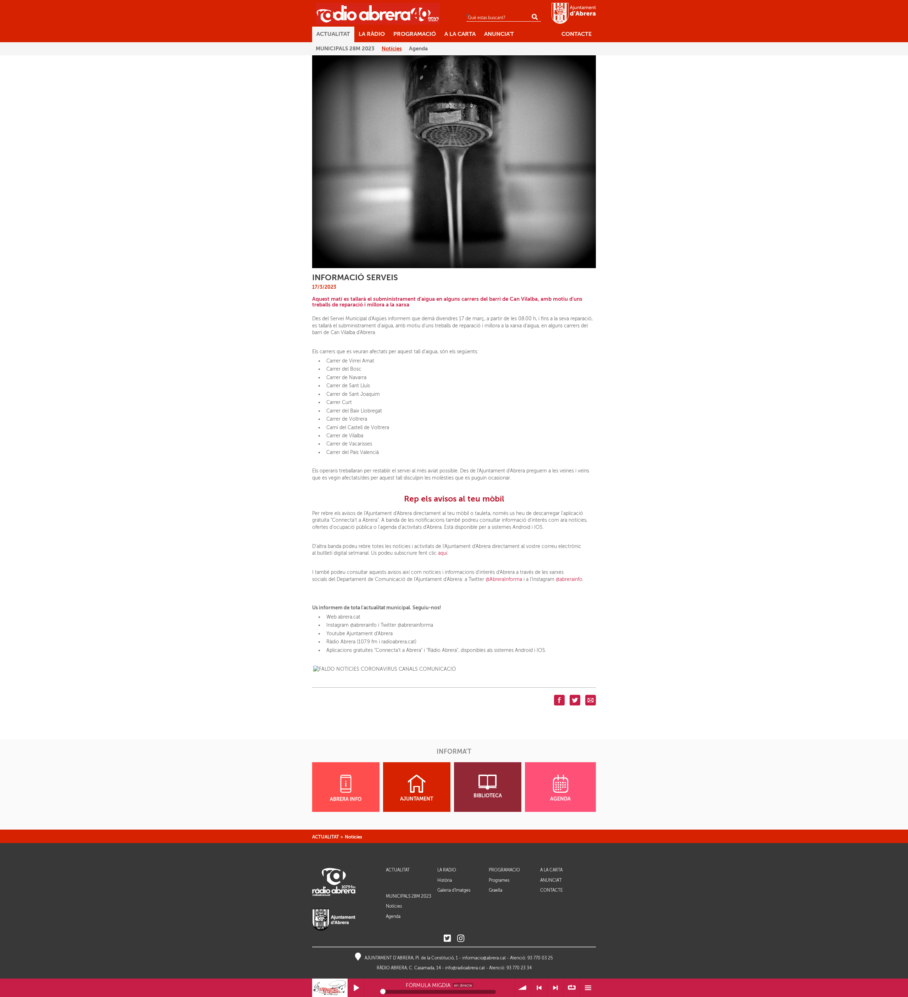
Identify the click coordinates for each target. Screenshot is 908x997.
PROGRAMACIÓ (504, 870)
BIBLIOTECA (488, 795)
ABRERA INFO (345, 799)
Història (444, 880)
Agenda (393, 916)
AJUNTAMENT (416, 799)
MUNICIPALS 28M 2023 (408, 896)
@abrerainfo (569, 579)
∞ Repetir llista (572, 988)
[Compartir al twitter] (575, 700)
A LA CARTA (551, 870)
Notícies (353, 837)
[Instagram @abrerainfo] (460, 938)
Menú (588, 988)
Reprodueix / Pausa (356, 988)
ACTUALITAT (325, 837)
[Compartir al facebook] (559, 700)
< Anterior (539, 988)
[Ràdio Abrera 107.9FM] (378, 13)
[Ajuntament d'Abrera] (574, 13)
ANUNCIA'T (551, 880)
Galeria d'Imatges (453, 890)
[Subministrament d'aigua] (454, 161)
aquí (442, 553)
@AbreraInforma (504, 579)
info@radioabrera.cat (465, 967)
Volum (523, 988)
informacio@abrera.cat (484, 958)
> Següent (556, 988)
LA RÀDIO (446, 870)
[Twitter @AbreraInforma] (447, 938)
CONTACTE (551, 890)
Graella (495, 890)
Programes (499, 880)
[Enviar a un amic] (590, 700)
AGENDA (560, 799)
